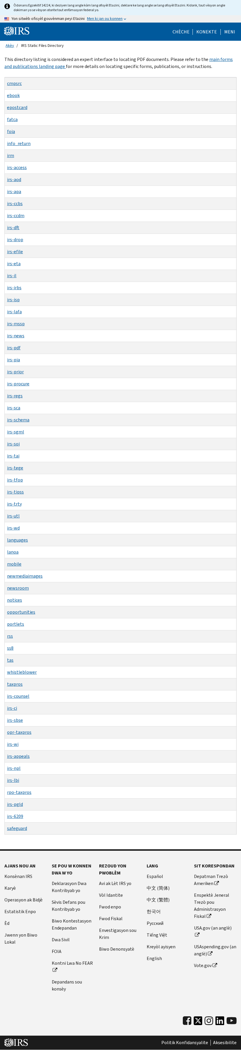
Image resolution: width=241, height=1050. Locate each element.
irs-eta (14, 264)
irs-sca (13, 408)
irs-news (15, 336)
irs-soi (13, 444)
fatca (12, 119)
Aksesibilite (225, 1043)
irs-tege (15, 468)
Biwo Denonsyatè (116, 949)
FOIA (56, 951)
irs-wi (13, 744)
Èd (6, 923)
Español (155, 876)
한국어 (154, 911)
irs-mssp (16, 324)
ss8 (10, 648)
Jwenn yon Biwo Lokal (20, 938)
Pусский (155, 923)
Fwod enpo (110, 907)
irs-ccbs (15, 203)
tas (10, 660)
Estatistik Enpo (20, 911)
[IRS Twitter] (198, 1022)
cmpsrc (14, 83)
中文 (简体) (158, 888)
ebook (13, 95)
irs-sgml (15, 432)
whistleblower (22, 672)
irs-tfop (15, 480)
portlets (15, 624)
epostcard (17, 107)
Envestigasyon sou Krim (117, 933)
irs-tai (13, 456)
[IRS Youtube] (232, 1020)
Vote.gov (203, 965)
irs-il (11, 276)
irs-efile (15, 252)
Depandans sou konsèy (67, 985)
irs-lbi (13, 780)
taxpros (15, 684)
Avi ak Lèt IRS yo (115, 883)
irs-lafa (14, 312)
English (154, 958)
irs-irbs (14, 288)
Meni (229, 32)
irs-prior (15, 372)
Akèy (10, 45)
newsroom (18, 588)
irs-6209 (15, 816)
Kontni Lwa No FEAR (72, 963)
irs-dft (13, 227)
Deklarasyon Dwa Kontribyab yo (69, 887)
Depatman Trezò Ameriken (211, 879)
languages (17, 540)
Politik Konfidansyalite (184, 1043)
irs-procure (18, 384)
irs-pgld (15, 804)
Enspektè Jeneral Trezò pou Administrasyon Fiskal (211, 905)
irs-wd (13, 528)
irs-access (17, 167)
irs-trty (14, 504)
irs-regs (15, 396)
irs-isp (13, 300)
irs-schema (18, 420)
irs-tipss (15, 492)
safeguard (17, 828)
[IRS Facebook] (187, 1020)
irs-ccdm (15, 215)
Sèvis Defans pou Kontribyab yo (68, 905)
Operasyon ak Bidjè (23, 900)
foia (11, 131)
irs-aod (14, 179)
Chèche (181, 32)
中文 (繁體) (158, 900)
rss (10, 636)
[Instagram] (209, 1020)
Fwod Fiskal (111, 918)
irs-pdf (14, 348)
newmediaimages (25, 576)
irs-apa (14, 191)
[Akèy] (16, 31)
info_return (19, 143)
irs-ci (12, 708)
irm (10, 155)
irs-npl (14, 768)
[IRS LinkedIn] (219, 1022)
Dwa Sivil (61, 940)
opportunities (21, 612)
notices (14, 600)
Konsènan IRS (18, 876)
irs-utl (13, 516)
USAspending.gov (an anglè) (215, 950)
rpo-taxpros (19, 792)
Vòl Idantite (111, 895)
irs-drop (15, 239)
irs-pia (13, 360)
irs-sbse (15, 720)
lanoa (13, 552)
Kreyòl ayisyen (161, 947)
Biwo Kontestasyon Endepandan (71, 924)
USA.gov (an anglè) (213, 928)
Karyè (10, 888)
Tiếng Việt (157, 935)
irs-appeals (18, 756)
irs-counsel (18, 696)
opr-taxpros (19, 732)
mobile (14, 564)
